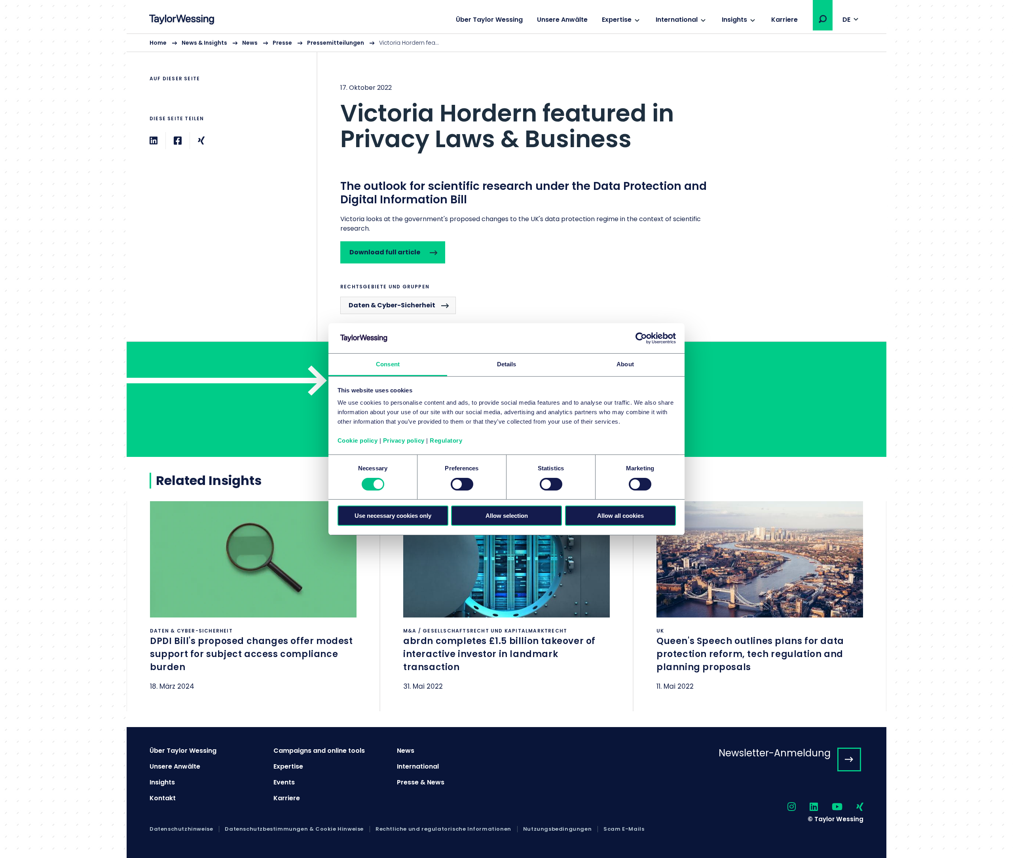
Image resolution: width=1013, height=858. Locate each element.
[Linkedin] (153, 140)
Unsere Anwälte (562, 19)
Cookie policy (358, 440)
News (250, 43)
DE (846, 19)
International (677, 19)
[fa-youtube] (830, 807)
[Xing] (201, 140)
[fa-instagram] (785, 807)
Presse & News (420, 782)
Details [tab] (506, 364)
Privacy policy (404, 440)
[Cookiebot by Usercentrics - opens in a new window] (641, 338)
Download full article (384, 252)
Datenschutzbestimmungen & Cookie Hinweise (294, 829)
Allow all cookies (620, 515)
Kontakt (163, 798)
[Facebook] (178, 140)
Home (158, 43)
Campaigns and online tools (319, 750)
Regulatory (446, 440)
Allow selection (507, 515)
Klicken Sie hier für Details (253, 606)
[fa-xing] (852, 807)
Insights (734, 19)
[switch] (462, 484)
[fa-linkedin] (807, 807)
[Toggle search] (823, 19)
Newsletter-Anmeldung (775, 753)
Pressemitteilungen (335, 43)
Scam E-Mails (623, 829)
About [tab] (625, 364)
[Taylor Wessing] (182, 20)
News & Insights (204, 43)
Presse (282, 43)
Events (284, 782)
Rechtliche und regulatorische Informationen (443, 829)
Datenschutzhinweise (181, 829)
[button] (823, 19)
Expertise (617, 19)
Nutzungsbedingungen (557, 829)
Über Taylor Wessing (489, 19)
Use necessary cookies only (393, 515)
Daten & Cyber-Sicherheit (392, 305)
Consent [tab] (388, 364)
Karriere (784, 19)
